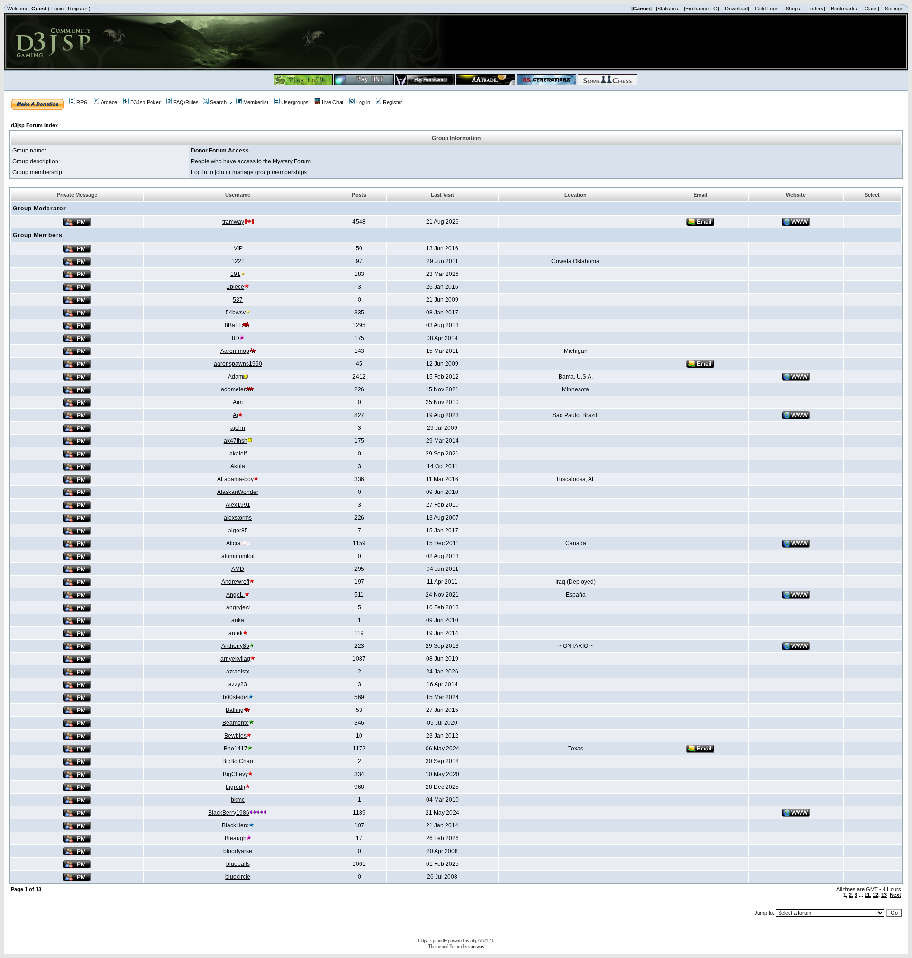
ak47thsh (235, 440)
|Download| (736, 8)
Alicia (233, 543)
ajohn (237, 428)
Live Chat (332, 102)
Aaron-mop (234, 351)
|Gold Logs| (766, 8)
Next (895, 895)
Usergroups (295, 102)
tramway (233, 221)
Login (57, 8)
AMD (237, 569)
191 (235, 274)
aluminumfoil (238, 556)
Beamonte (235, 723)
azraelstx (237, 671)
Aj (235, 415)
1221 (238, 261)
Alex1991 (238, 505)
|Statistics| (668, 8)
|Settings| (894, 8)
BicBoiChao (237, 761)
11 (867, 895)
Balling (235, 710)
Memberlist (255, 102)
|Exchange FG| (701, 8)
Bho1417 (235, 748)
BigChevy (235, 774)
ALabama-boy (235, 479)
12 (875, 895)
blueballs (238, 864)
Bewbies (235, 735)
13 (884, 895)
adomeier (233, 389)
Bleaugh (236, 838)
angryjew (238, 607)
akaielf (238, 453)
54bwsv (236, 312)
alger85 (238, 530)
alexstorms (238, 517)
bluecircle (237, 876)
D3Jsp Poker (145, 102)
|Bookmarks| (844, 8)
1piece (235, 287)
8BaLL (233, 325)
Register (77, 8)
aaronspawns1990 (238, 363)
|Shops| (793, 8)
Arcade (109, 102)
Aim (238, 402)
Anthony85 (235, 646)
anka (237, 620)
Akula (237, 466)
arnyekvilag (235, 658)
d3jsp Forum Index (34, 125)
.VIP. (237, 248)
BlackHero (235, 825)
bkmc (238, 800)
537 (238, 299)
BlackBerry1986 (228, 812)
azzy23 (237, 684)
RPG (82, 102)
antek (235, 633)
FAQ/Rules (186, 102)
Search (218, 102)
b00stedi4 (235, 697)
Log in (363, 102)
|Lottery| (815, 8)
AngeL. (235, 594)
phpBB (476, 940)
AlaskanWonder (237, 492)
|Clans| (871, 8)
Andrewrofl (235, 582)
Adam (235, 376)
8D (235, 338)
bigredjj (235, 787)
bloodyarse (237, 851)
